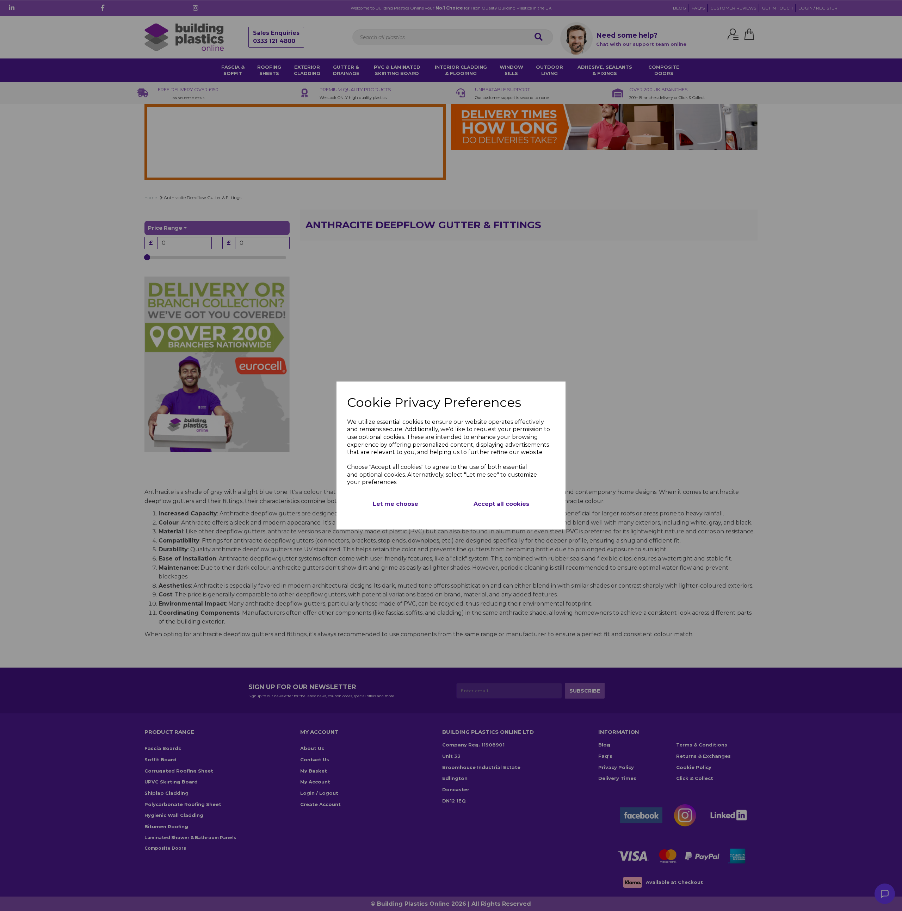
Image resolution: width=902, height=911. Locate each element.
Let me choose (395, 504)
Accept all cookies (501, 504)
